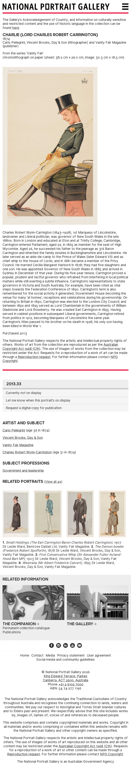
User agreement (99, 655)
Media (50, 655)
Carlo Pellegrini (14, 43)
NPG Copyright (111, 754)
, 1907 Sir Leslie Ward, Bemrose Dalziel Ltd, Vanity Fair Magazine (62, 545)
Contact (37, 655)
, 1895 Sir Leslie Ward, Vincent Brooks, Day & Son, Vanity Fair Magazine (59, 565)
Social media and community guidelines (65, 660)
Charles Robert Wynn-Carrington (27, 452)
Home (24, 655)
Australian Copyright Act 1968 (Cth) (85, 746)
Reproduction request (34, 357)
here (15, 28)
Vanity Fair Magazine (110, 43)
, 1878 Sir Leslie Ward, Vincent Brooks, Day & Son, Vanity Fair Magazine (63, 551)
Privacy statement (71, 655)
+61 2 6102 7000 (70, 684)
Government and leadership (23, 471)
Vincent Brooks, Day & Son (47, 43)
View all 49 (53, 482)
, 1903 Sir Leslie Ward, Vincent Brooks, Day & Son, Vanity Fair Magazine (62, 559)
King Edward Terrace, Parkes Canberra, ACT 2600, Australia (65, 678)
